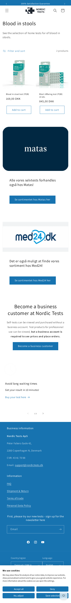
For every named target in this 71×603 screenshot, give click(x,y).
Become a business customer (35, 346)
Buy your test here (15, 397)
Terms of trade (15, 498)
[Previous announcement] (6, 4)
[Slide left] (28, 413)
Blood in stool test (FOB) (17, 94)
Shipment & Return (18, 491)
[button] (7, 10)
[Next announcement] (64, 4)
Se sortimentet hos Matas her (32, 199)
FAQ (9, 483)
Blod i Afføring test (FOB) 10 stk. (51, 95)
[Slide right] (43, 413)
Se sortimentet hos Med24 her (33, 280)
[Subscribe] (60, 529)
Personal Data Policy (19, 505)
